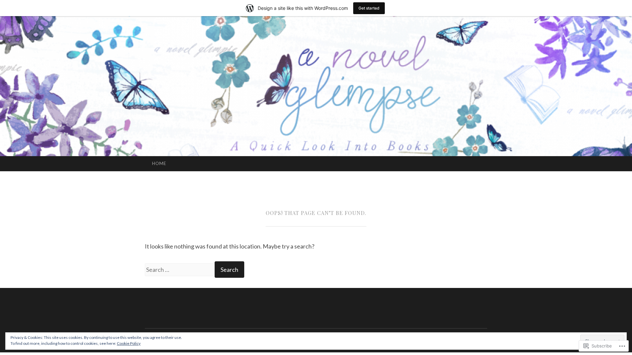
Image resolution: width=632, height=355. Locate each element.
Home (159, 163)
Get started (369, 8)
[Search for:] (180, 269)
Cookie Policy (129, 343)
